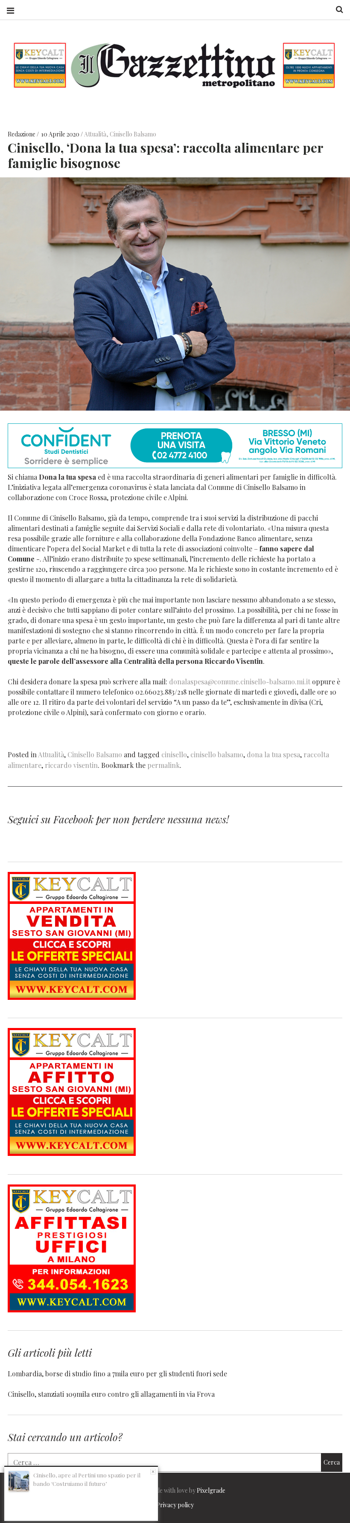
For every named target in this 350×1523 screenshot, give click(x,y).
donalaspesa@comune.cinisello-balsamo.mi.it (239, 681)
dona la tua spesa (273, 754)
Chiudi (153, 1471)
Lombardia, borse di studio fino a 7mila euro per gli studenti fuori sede (117, 1373)
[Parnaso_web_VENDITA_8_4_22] (72, 997)
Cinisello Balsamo (133, 134)
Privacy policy (175, 1505)
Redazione (22, 134)
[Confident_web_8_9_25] (175, 465)
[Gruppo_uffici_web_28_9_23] (72, 1309)
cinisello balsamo (216, 754)
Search (336, 9)
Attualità (95, 134)
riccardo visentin (71, 765)
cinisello (174, 754)
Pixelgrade (211, 1490)
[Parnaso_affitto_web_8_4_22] (72, 1153)
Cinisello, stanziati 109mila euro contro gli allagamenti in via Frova (111, 1394)
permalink (163, 765)
